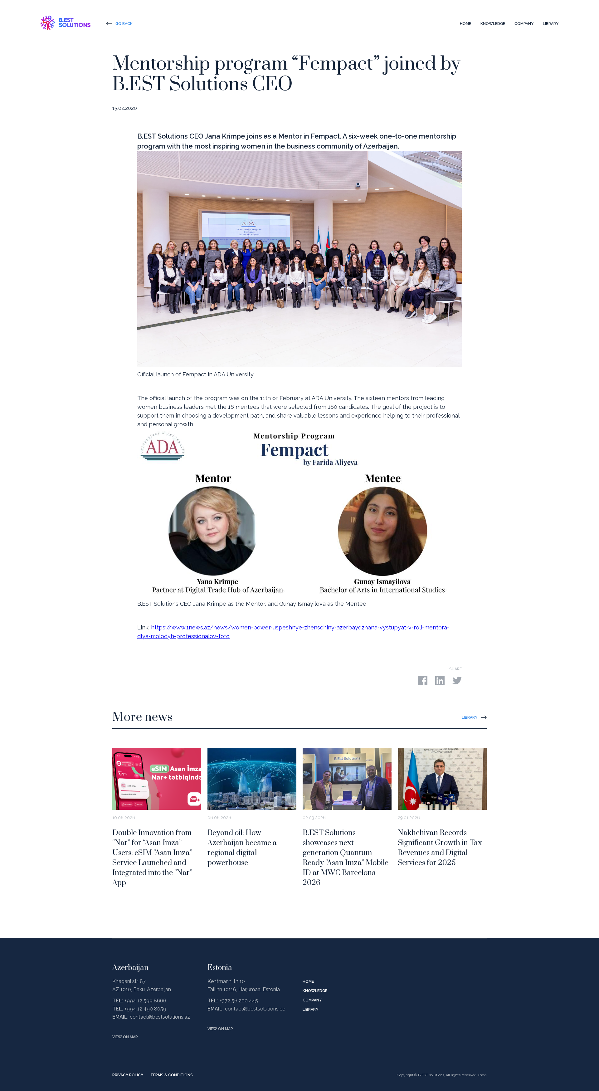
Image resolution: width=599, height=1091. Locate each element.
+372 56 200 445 (239, 1001)
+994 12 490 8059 (145, 1009)
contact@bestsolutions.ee (255, 1009)
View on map (125, 1037)
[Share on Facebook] (422, 680)
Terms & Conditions (171, 1075)
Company (523, 24)
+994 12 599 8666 (145, 1001)
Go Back (124, 24)
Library (550, 24)
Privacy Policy (127, 1075)
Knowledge (492, 24)
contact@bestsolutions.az (160, 1017)
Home (465, 24)
